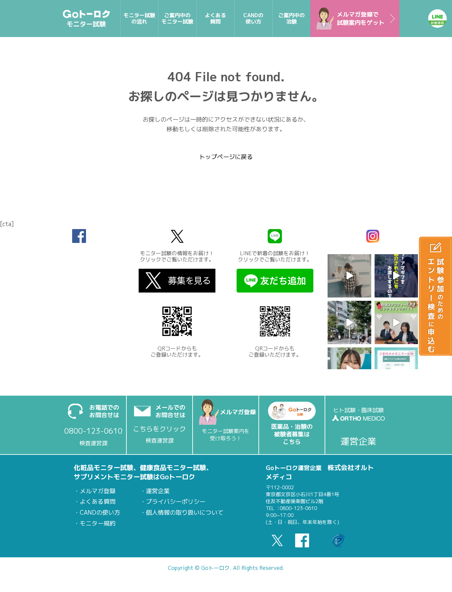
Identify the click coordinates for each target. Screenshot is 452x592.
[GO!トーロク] (86, 18)
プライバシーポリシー (175, 502)
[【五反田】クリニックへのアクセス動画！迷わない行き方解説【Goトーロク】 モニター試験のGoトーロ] (349, 322)
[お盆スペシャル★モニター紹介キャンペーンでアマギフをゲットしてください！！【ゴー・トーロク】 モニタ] (396, 275)
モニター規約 (97, 524)
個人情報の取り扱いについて (184, 513)
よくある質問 (97, 502)
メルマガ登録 (97, 491)
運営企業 (158, 491)
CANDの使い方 (100, 513)
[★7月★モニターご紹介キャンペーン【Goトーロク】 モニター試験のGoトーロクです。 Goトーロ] (396, 322)
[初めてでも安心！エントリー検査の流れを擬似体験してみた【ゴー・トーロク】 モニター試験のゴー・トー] (349, 275)
